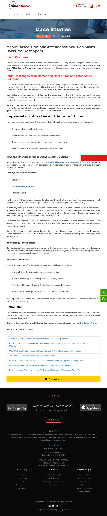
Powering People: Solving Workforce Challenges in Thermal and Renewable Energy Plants (46, 370)
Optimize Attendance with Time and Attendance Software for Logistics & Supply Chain (46, 361)
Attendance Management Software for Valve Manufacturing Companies (39, 339)
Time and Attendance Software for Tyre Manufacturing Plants (35, 356)
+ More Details (54, 445)
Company (22, 475)
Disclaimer (85, 485)
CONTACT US (53, 420)
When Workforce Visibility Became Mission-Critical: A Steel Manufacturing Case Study (45, 351)
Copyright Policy (84, 478)
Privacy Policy (84, 475)
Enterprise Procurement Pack (85, 488)
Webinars (22, 488)
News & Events (22, 485)
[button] (94, 158)
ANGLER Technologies (51, 510)
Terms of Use (85, 482)
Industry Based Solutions (53, 482)
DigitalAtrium (65, 510)
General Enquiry (84, 491)
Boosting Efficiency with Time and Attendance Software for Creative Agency (42, 365)
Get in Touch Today (87, 323)
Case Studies (43, 36)
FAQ (22, 482)
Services (53, 485)
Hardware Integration (53, 475)
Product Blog (22, 478)
